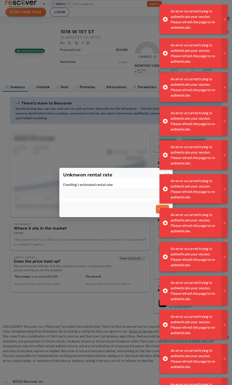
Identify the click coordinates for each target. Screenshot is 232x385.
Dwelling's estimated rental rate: (88, 184)
